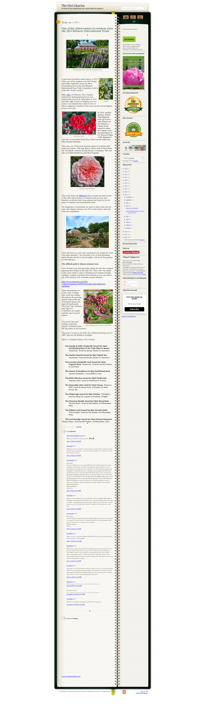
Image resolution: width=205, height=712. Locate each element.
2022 (126, 174)
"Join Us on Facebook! (133, 16)
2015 (126, 194)
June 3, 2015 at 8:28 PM (74, 455)
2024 (126, 168)
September (129, 200)
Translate (135, 161)
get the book (129, 39)
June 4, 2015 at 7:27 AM (74, 529)
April (127, 219)
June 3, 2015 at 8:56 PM (74, 509)
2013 (126, 234)
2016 (126, 192)
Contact (134, 21)
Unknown (69, 582)
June (127, 205)
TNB (114, 691)
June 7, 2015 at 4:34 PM (74, 561)
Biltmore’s (83, 196)
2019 (126, 183)
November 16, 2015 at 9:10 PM (76, 604)
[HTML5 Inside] (124, 692)
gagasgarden (70, 460)
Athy (69, 95)
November (129, 197)
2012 (126, 237)
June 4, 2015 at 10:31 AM (74, 541)
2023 (126, 171)
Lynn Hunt (70, 446)
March (128, 222)
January (128, 228)
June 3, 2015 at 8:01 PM (74, 441)
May (127, 216)
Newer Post (65, 676)
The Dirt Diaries (73, 6)
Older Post (76, 676)
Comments (128, 285)
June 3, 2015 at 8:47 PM (74, 491)
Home (71, 676)
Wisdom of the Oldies (137, 272)
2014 (126, 231)
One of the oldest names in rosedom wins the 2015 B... (135, 212)
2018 (126, 186)
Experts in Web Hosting (142, 693)
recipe (144, 274)
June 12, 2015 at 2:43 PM (74, 577)
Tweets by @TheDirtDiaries (129, 316)
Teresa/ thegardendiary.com (75, 435)
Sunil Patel (70, 546)
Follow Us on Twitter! (125, 16)
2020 (126, 180)
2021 (126, 177)
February (128, 225)
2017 (126, 189)
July (127, 203)
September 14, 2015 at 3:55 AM (76, 594)
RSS (140, 16)
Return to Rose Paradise (132, 208)
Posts (126, 282)
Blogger (142, 240)
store (130, 262)
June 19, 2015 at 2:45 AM (74, 585)
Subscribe (134, 309)
